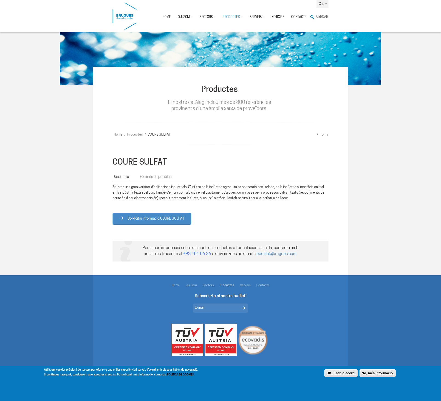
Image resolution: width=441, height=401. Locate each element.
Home (166, 17)
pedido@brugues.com (276, 254)
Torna (323, 135)
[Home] (125, 16)
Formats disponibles (156, 177)
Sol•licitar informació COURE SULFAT (155, 219)
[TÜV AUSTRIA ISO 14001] (187, 340)
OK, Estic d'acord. (341, 373)
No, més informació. (378, 373)
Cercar (322, 17)
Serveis (256, 17)
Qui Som (184, 17)
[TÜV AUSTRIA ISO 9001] (221, 340)
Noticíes (277, 17)
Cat (322, 4)
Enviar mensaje (243, 308)
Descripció (121, 177)
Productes (231, 17)
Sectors (206, 17)
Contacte (299, 17)
